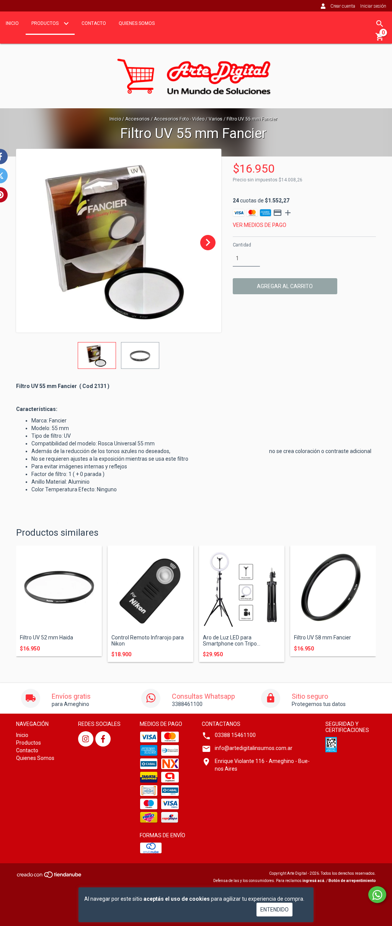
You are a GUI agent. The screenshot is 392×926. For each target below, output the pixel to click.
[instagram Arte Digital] (85, 739)
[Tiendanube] (49, 877)
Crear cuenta (342, 6)
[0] (379, 39)
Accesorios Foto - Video (179, 119)
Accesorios (137, 119)
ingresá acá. (313, 881)
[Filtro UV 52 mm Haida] (59, 588)
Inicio (12, 23)
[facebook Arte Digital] (103, 739)
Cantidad (242, 245)
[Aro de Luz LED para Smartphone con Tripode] (242, 588)
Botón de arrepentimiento (352, 881)
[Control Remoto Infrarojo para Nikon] (150, 588)
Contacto (94, 23)
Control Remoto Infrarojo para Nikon (147, 640)
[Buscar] (379, 23)
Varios (215, 119)
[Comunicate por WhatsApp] (377, 894)
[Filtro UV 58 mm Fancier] (333, 588)
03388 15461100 (235, 735)
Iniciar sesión (373, 6)
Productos (45, 23)
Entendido (274, 909)
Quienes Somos (137, 23)
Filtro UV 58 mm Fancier (322, 638)
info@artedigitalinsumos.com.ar (253, 748)
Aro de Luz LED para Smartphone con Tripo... (231, 640)
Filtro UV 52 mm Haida (46, 638)
